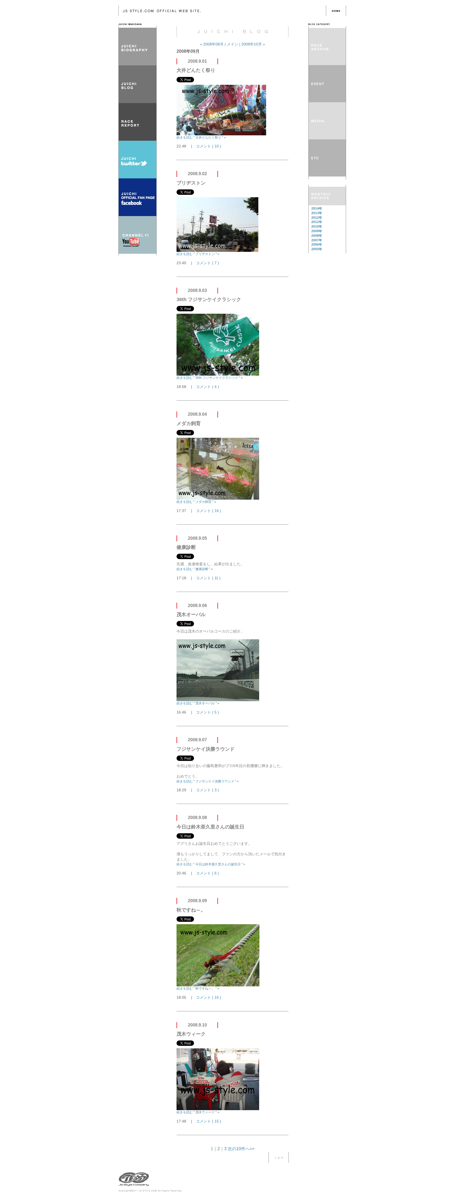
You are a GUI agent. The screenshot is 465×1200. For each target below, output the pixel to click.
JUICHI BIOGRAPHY (137, 46)
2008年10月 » (253, 44)
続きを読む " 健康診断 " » (195, 569)
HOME (336, 10)
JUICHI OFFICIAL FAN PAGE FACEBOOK (137, 197)
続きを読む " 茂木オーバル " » (198, 703)
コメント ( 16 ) (208, 511)
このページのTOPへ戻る (279, 1157)
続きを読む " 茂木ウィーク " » (198, 1112)
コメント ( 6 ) (207, 873)
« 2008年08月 (212, 44)
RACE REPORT (137, 122)
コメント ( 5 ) (207, 712)
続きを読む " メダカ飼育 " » (196, 502)
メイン (232, 44)
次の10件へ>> (241, 1148)
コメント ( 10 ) (208, 146)
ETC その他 (327, 158)
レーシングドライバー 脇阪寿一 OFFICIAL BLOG (222, 10)
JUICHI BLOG (137, 84)
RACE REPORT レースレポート (327, 46)
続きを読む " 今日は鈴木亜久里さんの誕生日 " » (211, 864)
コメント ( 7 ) (207, 263)
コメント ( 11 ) (208, 578)
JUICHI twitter (137, 159)
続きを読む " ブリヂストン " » (198, 254)
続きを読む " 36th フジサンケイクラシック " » (210, 378)
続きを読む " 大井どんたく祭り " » (201, 137)
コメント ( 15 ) (208, 997)
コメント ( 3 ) (207, 790)
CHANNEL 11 (137, 235)
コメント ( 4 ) (207, 386)
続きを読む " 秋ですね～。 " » (198, 988)
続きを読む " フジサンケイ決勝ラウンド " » (208, 781)
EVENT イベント (327, 83)
